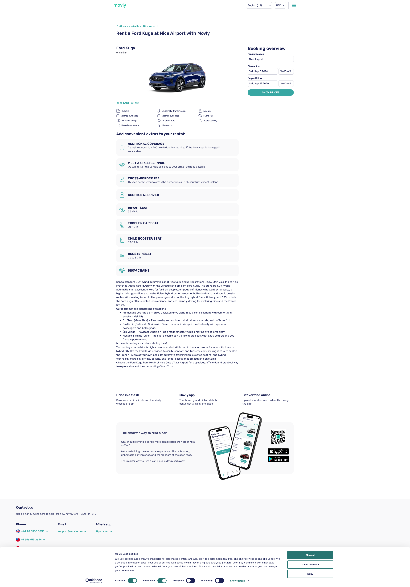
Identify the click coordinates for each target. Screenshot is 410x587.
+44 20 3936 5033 (32, 531)
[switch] (162, 580)
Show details (237, 580)
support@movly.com (72, 531)
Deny (310, 573)
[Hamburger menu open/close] (293, 5)
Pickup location (256, 54)
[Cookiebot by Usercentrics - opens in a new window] (94, 580)
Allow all (310, 555)
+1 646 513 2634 (31, 539)
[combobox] (259, 5)
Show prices (270, 92)
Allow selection (310, 564)
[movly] (120, 5)
